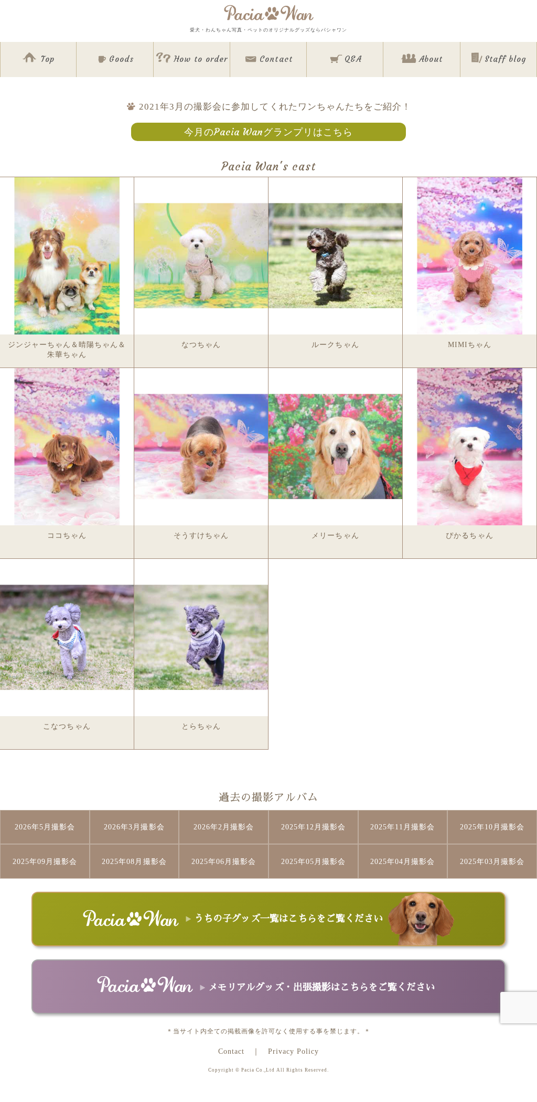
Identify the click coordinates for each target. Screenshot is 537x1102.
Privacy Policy (293, 1051)
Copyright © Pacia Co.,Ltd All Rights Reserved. (268, 1070)
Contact (231, 1051)
